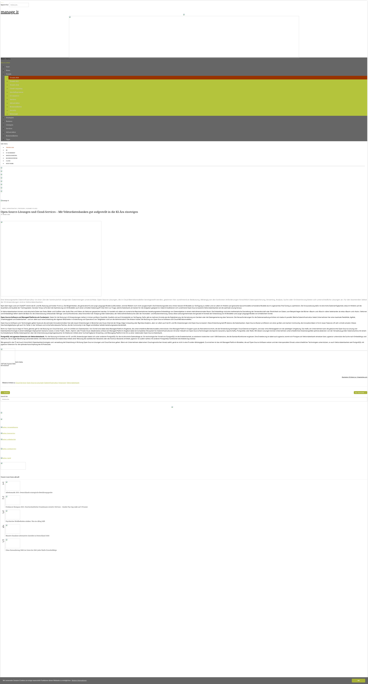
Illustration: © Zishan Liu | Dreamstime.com (354, 377)
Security (13, 110)
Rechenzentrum (11, 158)
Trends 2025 (14, 81)
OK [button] (359, 680)
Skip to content (5, 62)
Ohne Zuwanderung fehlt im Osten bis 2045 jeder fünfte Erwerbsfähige (31, 550)
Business (9, 121)
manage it (10, 11)
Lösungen (9, 125)
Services (13, 99)
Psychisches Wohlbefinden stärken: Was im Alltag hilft (25, 521)
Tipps (8, 139)
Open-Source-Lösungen (35, 383)
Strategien (10, 118)
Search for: (5, 5)
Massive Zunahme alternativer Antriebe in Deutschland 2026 (27, 536)
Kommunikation (16, 107)
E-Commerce (14, 96)
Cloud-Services (21, 383)
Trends (8, 74)
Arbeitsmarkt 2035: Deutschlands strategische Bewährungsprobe (29, 493)
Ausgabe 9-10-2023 (31, 208)
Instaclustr (62, 383)
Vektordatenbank (73, 383)
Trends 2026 (14, 78)
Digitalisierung (11, 155)
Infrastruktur (15, 103)
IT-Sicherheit (10, 153)
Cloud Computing (16, 88)
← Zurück (5, 393)
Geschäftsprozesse (16, 92)
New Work (9, 163)
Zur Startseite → (360, 393)
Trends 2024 (14, 85)
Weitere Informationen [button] (79, 680)
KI (6, 150)
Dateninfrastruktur (51, 383)
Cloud (8, 161)
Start (8, 67)
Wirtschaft (14, 114)
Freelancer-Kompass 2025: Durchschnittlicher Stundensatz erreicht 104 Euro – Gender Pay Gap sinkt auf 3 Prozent (47, 507)
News (8, 70)
